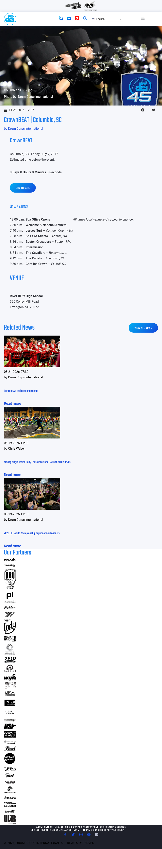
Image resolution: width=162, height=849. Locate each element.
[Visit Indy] (10, 633)
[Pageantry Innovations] (10, 602)
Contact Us (37, 830)
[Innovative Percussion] (10, 566)
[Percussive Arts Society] (10, 687)
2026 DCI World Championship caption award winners (32, 533)
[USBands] (10, 812)
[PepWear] (10, 608)
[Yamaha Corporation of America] (10, 798)
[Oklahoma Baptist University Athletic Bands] (10, 588)
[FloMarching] (10, 661)
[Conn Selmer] (10, 805)
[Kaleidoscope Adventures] (10, 742)
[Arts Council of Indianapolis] (10, 653)
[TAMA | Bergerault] (10, 763)
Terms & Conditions (95, 830)
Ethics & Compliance (74, 827)
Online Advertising (67, 830)
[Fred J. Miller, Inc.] (10, 769)
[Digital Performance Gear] (10, 706)
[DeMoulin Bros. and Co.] (10, 559)
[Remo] (10, 714)
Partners (50, 830)
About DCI (42, 827)
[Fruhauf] (10, 777)
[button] (142, 18)
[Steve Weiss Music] (10, 720)
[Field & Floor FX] (10, 736)
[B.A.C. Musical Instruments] (10, 640)
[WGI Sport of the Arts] (10, 679)
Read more (12, 403)
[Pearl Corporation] (10, 749)
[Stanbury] (10, 783)
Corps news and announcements (21, 391)
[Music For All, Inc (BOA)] (10, 671)
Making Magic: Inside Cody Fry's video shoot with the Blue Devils (37, 462)
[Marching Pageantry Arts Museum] (10, 695)
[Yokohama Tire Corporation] (10, 616)
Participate (55, 827)
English (100, 18)
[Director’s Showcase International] (10, 728)
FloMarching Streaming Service (106, 827)
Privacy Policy (116, 830)
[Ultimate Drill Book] (10, 822)
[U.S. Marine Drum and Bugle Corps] (10, 792)
